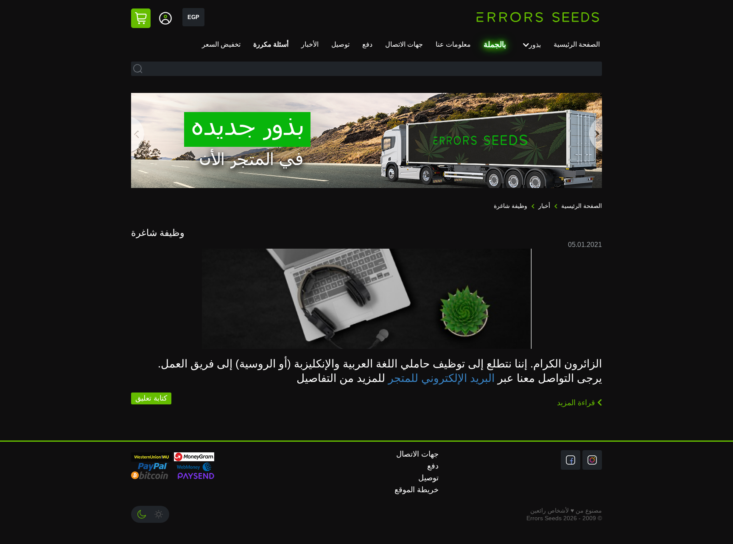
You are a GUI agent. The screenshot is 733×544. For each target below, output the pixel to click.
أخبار (543, 205)
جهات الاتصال (404, 44)
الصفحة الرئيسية (577, 44)
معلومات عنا (453, 44)
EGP (193, 17)
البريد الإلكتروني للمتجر (441, 378)
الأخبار (310, 44)
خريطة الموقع (416, 489)
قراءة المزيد (577, 402)
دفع (367, 44)
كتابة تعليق (151, 398)
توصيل (340, 44)
